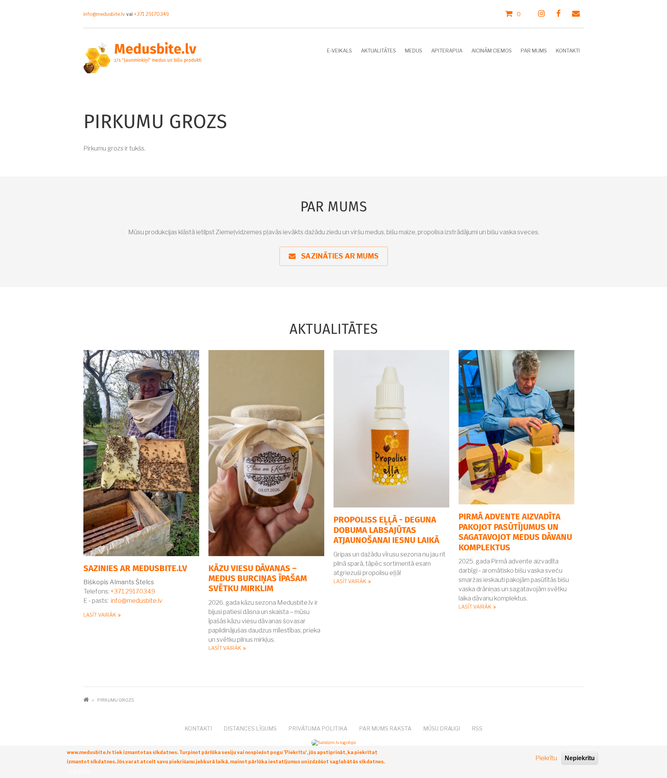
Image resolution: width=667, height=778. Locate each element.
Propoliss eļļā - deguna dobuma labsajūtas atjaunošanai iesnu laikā (386, 530)
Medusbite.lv (155, 50)
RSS (477, 728)
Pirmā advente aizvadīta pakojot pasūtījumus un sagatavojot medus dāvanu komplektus (515, 532)
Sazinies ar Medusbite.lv (135, 569)
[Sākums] (96, 57)
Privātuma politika (317, 728)
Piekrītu (546, 758)
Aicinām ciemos (491, 50)
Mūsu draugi (441, 728)
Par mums (534, 50)
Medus (413, 50)
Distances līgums (250, 728)
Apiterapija (446, 50)
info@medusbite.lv (137, 600)
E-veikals (339, 50)
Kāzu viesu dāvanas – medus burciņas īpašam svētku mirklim (257, 579)
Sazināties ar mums (337, 256)
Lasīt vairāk (99, 615)
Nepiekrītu (580, 758)
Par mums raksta (385, 728)
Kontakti (568, 50)
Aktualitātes (378, 50)
